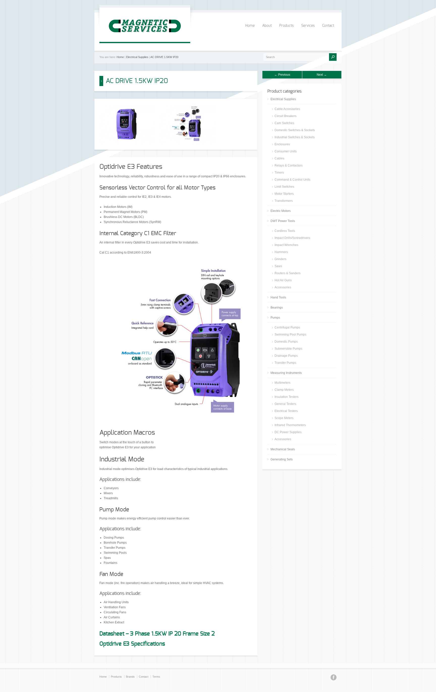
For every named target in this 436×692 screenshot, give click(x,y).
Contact (328, 25)
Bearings (276, 307)
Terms (156, 676)
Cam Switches (284, 123)
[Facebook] (334, 678)
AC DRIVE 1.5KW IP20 (164, 57)
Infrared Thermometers (290, 425)
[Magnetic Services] (145, 37)
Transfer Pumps (285, 363)
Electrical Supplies (137, 57)
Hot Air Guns (283, 280)
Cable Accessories (287, 109)
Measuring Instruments (286, 373)
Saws (278, 266)
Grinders (280, 259)
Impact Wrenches (286, 245)
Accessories (283, 287)
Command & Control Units (292, 179)
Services (308, 25)
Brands (130, 676)
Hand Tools (278, 297)
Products (286, 25)
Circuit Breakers (285, 116)
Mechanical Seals (282, 449)
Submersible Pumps (288, 348)
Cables (279, 158)
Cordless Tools (285, 231)
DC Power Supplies (288, 432)
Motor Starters (284, 194)
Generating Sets (281, 459)
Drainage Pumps (286, 355)
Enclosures (282, 144)
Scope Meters (284, 418)
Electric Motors (280, 211)
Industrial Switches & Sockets (295, 137)
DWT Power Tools (282, 221)
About (267, 25)
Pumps (275, 317)
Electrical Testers (286, 411)
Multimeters (282, 382)
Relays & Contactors (289, 165)
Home (250, 25)
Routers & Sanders (288, 273)
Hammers (281, 252)
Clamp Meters (284, 390)
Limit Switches (284, 186)
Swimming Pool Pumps (290, 334)
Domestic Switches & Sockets (295, 130)
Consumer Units (286, 151)
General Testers (285, 404)
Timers (279, 172)
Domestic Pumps (286, 341)
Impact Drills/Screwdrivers (292, 238)
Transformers (284, 201)
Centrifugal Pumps (287, 327)
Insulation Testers (286, 397)
